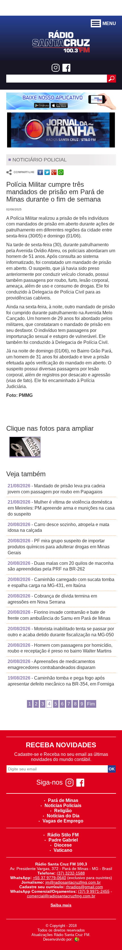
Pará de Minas (63, 800)
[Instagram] (56, 68)
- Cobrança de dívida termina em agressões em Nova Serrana (52, 599)
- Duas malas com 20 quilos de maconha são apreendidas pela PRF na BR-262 (60, 566)
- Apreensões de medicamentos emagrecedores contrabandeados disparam (51, 664)
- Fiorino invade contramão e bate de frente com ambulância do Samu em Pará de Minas (59, 615)
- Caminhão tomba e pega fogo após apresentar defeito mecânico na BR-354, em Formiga (61, 681)
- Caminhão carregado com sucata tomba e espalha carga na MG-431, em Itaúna (61, 582)
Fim (91, 703)
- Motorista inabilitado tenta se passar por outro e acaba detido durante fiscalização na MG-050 (61, 631)
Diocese (63, 845)
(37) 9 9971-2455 (94, 891)
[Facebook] (66, 68)
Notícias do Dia (63, 815)
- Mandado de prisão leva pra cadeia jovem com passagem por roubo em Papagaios (56, 488)
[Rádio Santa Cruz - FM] (61, 40)
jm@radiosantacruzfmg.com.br (73, 882)
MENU (109, 23)
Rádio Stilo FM (63, 834)
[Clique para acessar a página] (61, 101)
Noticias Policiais (63, 805)
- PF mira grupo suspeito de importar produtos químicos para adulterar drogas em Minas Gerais (59, 546)
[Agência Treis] (76, 939)
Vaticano (63, 850)
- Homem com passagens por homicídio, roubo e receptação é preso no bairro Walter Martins (60, 648)
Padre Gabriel (63, 840)
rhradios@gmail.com (84, 887)
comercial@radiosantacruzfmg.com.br (61, 896)
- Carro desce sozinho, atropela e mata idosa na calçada (58, 527)
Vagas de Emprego (63, 820)
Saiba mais (61, 905)
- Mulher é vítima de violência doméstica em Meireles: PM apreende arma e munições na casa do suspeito (61, 508)
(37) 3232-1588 (71, 873)
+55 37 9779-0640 (49, 877)
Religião (63, 810)
